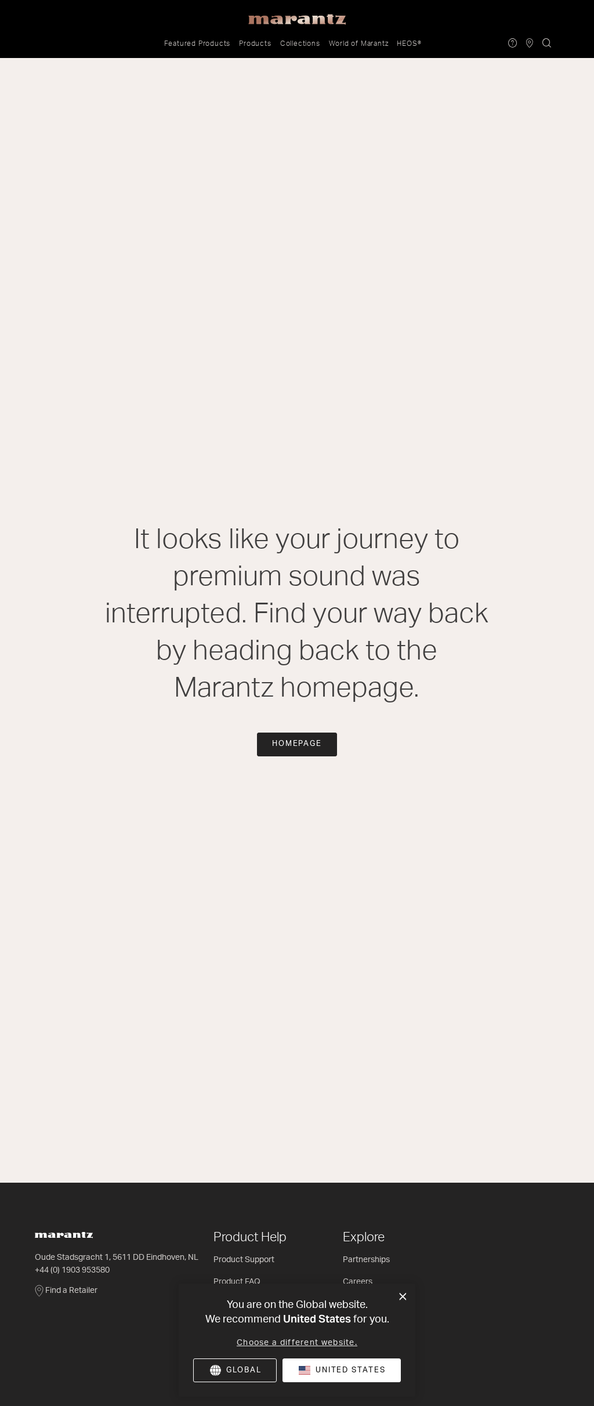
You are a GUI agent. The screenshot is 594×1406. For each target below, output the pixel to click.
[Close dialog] (402, 1297)
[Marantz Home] (297, 20)
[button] (197, 43)
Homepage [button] (297, 744)
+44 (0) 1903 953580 (72, 1270)
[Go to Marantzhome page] (118, 1235)
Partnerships (366, 1260)
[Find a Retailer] (530, 43)
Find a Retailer (71, 1291)
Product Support (243, 1260)
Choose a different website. (297, 1343)
